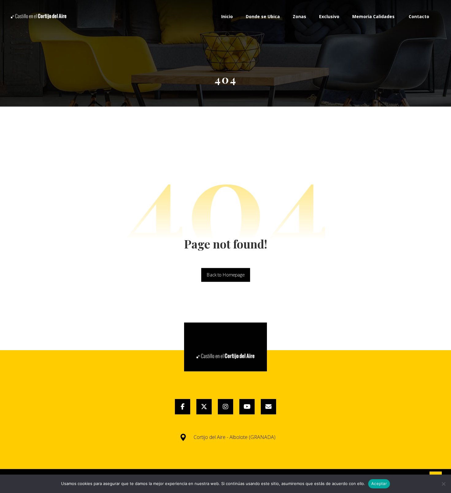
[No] (443, 484)
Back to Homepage (225, 275)
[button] (182, 406)
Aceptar (379, 483)
